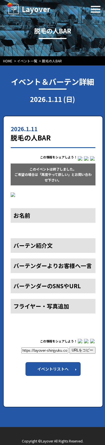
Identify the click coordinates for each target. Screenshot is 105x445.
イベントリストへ (53, 369)
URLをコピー (82, 350)
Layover (36, 9)
